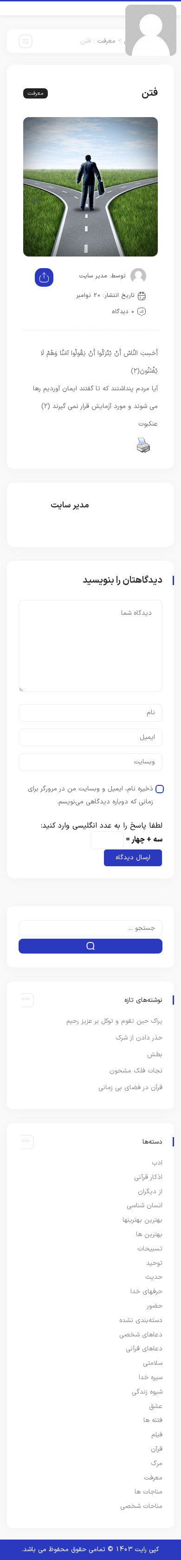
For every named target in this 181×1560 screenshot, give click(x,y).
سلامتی (152, 1363)
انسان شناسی (144, 1206)
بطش (154, 1055)
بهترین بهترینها (142, 1220)
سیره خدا (150, 1377)
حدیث (153, 1277)
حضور (154, 1306)
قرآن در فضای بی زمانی (130, 1088)
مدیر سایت (93, 276)
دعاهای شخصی (140, 1335)
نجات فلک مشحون (136, 1071)
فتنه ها (152, 1420)
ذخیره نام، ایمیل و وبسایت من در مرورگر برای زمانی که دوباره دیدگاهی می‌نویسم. (90, 795)
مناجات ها (148, 1492)
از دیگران (150, 1192)
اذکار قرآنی (148, 1177)
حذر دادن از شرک (139, 1038)
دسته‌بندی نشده (140, 1320)
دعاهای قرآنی (144, 1349)
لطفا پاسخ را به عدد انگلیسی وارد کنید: (101, 825)
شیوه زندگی (147, 1392)
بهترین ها (149, 1234)
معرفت (106, 41)
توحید (154, 1263)
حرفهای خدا (146, 1292)
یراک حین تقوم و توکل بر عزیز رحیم (114, 1021)
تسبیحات (149, 1249)
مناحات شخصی (141, 1506)
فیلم (156, 1435)
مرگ (156, 1463)
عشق (155, 1406)
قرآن (156, 1449)
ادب (157, 1163)
